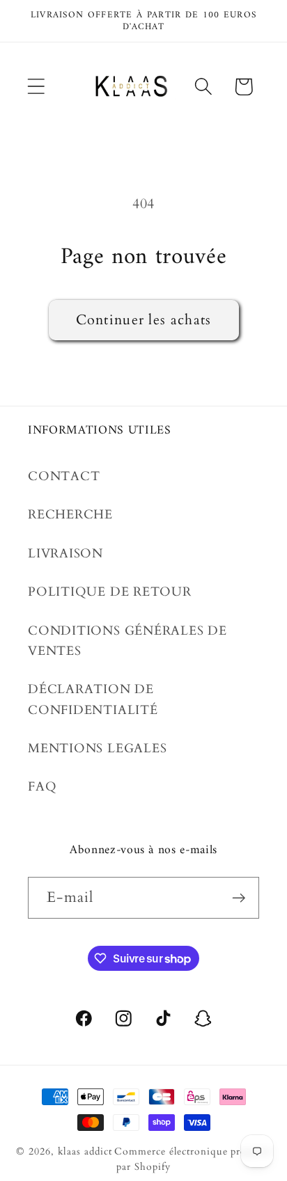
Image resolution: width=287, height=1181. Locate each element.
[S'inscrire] (238, 898)
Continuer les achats (144, 320)
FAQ (42, 786)
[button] (36, 86)
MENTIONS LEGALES (97, 748)
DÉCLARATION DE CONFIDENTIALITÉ (93, 699)
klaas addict (85, 1151)
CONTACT (64, 476)
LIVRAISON (65, 553)
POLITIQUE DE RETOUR (110, 592)
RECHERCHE (70, 514)
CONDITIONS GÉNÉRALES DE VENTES (127, 641)
